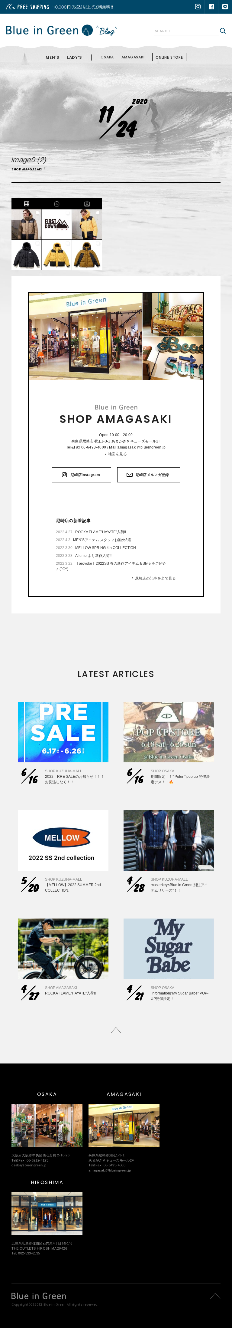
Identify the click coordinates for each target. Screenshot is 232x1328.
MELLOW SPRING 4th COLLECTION (105, 548)
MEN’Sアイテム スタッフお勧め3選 (102, 540)
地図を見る (117, 454)
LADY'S (74, 57)
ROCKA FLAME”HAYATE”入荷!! (100, 532)
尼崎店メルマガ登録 (152, 475)
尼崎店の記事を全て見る (155, 578)
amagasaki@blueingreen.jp (142, 447)
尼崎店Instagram (85, 475)
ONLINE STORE (169, 57)
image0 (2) (29, 160)
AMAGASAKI (133, 57)
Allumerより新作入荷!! (93, 556)
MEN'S (53, 57)
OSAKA (107, 57)
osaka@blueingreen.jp (28, 1165)
